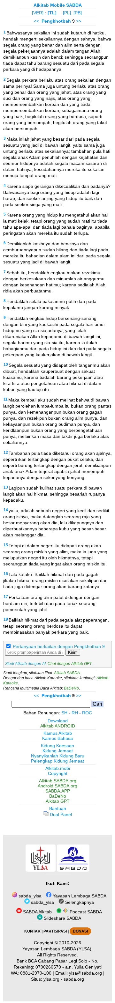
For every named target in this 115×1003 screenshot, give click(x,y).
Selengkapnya (79, 902)
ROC (87, 712)
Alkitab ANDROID (57, 725)
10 (6, 364)
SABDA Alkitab (37, 911)
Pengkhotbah (56, 21)
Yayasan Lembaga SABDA (78, 895)
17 (6, 597)
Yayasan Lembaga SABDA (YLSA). (57, 948)
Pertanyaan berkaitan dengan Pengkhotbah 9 (59, 646)
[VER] (37, 12)
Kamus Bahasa (57, 738)
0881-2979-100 (35, 973)
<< (36, 21)
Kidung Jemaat (57, 750)
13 (6, 487)
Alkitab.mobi (57, 768)
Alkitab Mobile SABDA (58, 5)
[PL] (67, 12)
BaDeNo (71, 688)
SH (64, 712)
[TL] (52, 12)
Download (58, 720)
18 (6, 619)
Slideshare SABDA (61, 918)
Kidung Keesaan (57, 745)
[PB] (77, 12)
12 (6, 452)
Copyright (57, 773)
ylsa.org (51, 979)
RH (75, 712)
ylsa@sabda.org (85, 973)
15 (6, 545)
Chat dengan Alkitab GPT (70, 664)
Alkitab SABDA (67, 673)
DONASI (80, 931)
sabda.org (74, 979)
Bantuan (57, 808)
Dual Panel (60, 814)
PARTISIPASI (55, 931)
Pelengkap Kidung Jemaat (57, 760)
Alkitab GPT (58, 801)
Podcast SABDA (85, 911)
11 (6, 399)
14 (6, 510)
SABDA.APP (57, 790)
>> (78, 21)
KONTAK (32, 931)
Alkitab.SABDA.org (57, 780)
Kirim (73, 652)
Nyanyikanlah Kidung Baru (57, 755)
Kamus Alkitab (57, 733)
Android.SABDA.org (57, 785)
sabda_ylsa (29, 895)
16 (6, 574)
